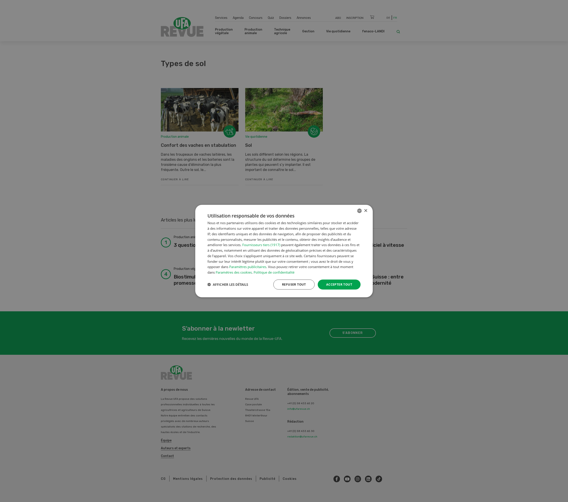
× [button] (365, 210)
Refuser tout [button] (294, 284)
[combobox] (359, 211)
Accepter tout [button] (339, 284)
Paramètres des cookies (234, 272)
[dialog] (284, 251)
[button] (227, 284)
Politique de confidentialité (274, 272)
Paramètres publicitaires (247, 267)
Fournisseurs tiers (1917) (261, 245)
